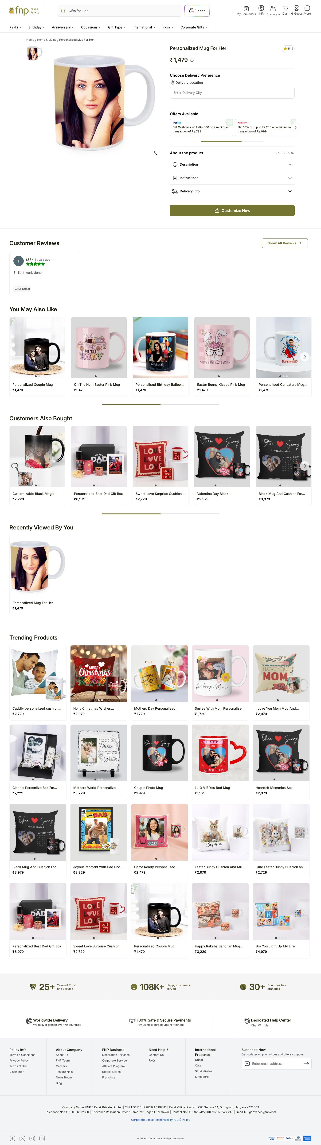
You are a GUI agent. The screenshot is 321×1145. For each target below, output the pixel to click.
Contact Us (156, 1055)
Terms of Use (18, 1066)
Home (31, 40)
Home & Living (48, 40)
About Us (62, 1055)
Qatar (199, 1065)
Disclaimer (16, 1071)
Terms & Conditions (22, 1055)
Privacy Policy (19, 1060)
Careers (61, 1066)
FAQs (152, 1060)
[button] (15, 27)
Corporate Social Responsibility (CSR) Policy (160, 1119)
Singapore (202, 1076)
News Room (64, 1077)
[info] (192, 60)
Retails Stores (111, 1071)
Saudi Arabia (203, 1071)
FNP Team (63, 1060)
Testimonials (64, 1071)
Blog (59, 1083)
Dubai (199, 1060)
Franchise (108, 1077)
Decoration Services (115, 1055)
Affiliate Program (113, 1066)
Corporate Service (114, 1060)
